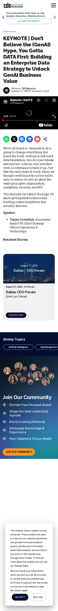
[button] (18, 347)
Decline (38, 597)
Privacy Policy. (21, 565)
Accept (20, 597)
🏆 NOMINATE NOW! (29, 21)
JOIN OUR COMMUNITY (20, 453)
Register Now (16, 315)
